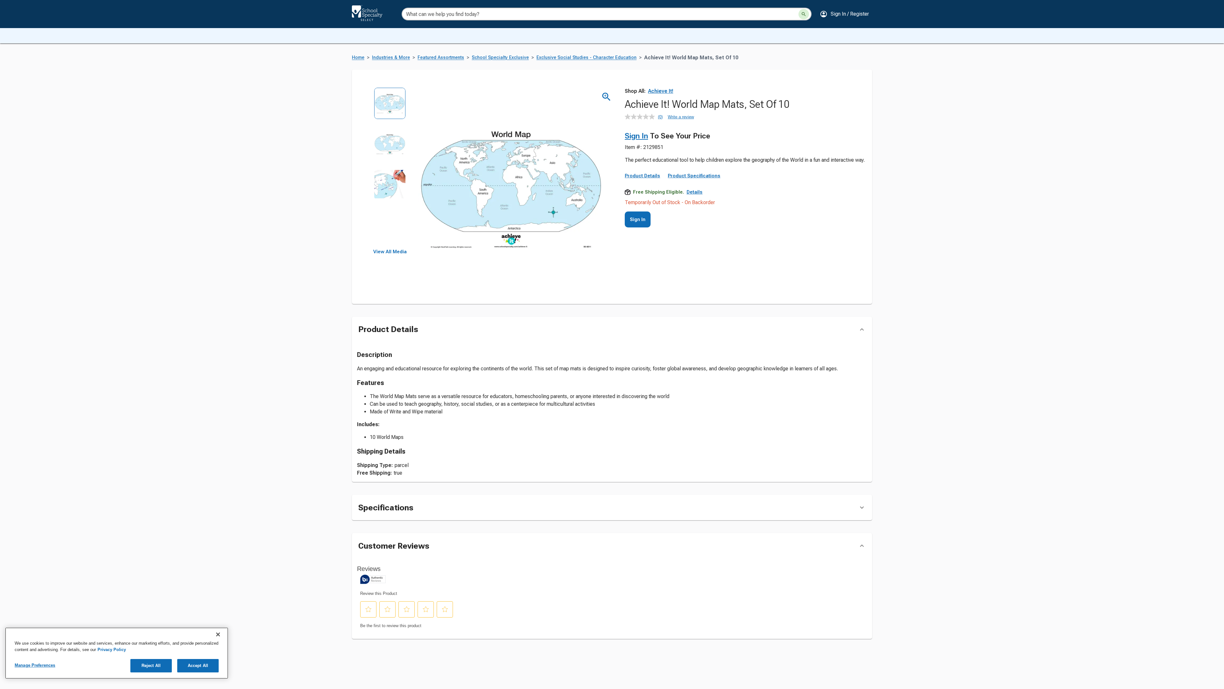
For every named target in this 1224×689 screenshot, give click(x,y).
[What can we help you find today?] (803, 14)
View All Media (390, 252)
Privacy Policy (112, 649)
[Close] (218, 634)
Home (358, 57)
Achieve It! (660, 91)
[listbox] (390, 168)
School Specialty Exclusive (500, 57)
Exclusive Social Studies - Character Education (586, 57)
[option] (390, 107)
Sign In (636, 135)
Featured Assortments (441, 57)
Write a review (681, 117)
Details (695, 192)
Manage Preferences (35, 665)
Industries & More (391, 57)
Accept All (198, 665)
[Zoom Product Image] (606, 96)
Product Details (642, 176)
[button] (844, 14)
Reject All (151, 665)
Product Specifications (694, 176)
